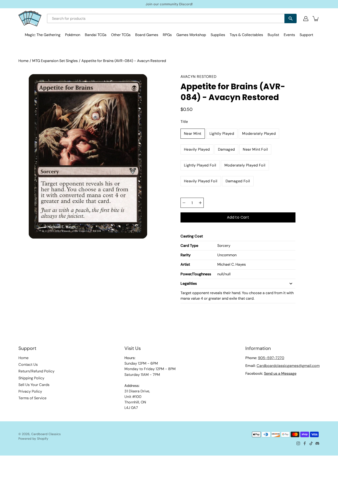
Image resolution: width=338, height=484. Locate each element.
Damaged (226, 149)
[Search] (290, 18)
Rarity (185, 255)
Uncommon (227, 255)
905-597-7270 (271, 357)
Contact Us (28, 364)
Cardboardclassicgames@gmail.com (288, 365)
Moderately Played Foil (245, 165)
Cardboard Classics (46, 434)
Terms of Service (32, 398)
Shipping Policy (31, 378)
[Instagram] (298, 443)
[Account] (305, 18)
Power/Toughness (195, 274)
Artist (185, 264)
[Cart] (316, 18)
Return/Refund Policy (36, 371)
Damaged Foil (238, 181)
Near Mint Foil (255, 149)
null (220, 274)
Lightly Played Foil (200, 165)
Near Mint (192, 133)
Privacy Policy (30, 391)
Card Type (189, 245)
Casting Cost (191, 236)
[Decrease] (183, 203)
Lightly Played (221, 133)
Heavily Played (197, 149)
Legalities (188, 283)
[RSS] (317, 443)
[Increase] (200, 203)
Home (23, 60)
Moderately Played (259, 133)
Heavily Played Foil (201, 181)
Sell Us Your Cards (33, 384)
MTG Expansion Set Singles (55, 60)
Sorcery (223, 245)
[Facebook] (305, 443)
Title (184, 121)
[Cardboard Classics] (29, 18)
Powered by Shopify (33, 438)
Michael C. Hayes (231, 264)
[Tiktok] (311, 443)
